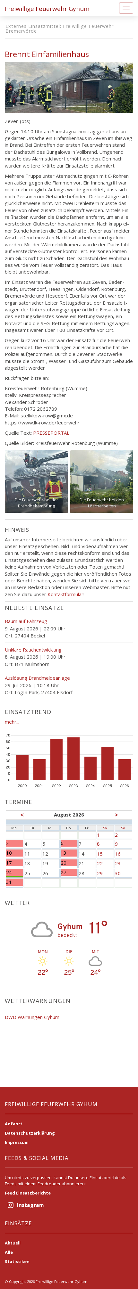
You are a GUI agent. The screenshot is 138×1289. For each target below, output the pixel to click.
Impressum (17, 1142)
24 (14, 872)
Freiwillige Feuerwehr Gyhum (47, 8)
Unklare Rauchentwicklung (33, 649)
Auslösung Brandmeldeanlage (37, 678)
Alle (9, 1252)
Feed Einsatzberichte (28, 1193)
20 (67, 862)
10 (14, 853)
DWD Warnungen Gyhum (32, 1017)
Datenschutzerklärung (30, 1133)
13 (67, 853)
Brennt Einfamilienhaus (47, 54)
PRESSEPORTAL (51, 433)
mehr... (12, 721)
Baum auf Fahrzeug (26, 621)
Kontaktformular (65, 594)
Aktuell (13, 1243)
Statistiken (17, 1261)
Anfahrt (13, 1124)
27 (67, 872)
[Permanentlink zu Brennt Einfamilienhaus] (69, 87)
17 (14, 862)
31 (14, 882)
